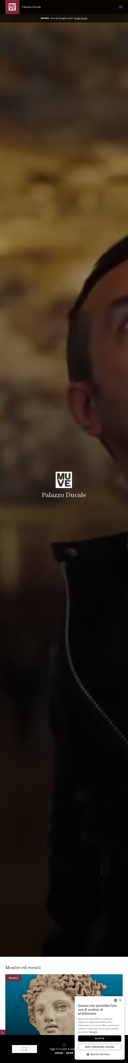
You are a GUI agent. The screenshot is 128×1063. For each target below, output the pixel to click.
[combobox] (115, 1000)
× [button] (120, 1000)
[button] (121, 7)
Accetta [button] (99, 1038)
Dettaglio (93, 1032)
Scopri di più (92, 18)
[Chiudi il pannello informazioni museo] (2, 1032)
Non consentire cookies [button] (99, 1047)
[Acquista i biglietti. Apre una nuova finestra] (24, 1049)
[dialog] (100, 1028)
